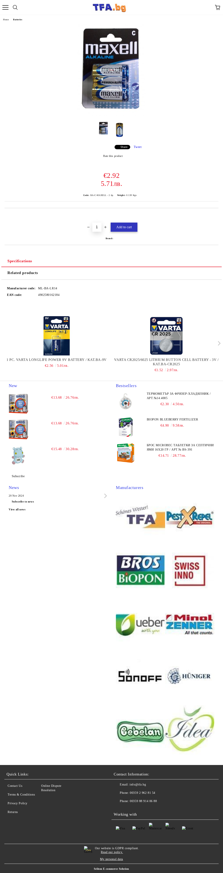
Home (6, 19)
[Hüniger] (189, 677)
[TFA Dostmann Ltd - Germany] (140, 517)
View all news (17, 509)
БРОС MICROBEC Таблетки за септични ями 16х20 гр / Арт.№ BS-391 (180, 447)
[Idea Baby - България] (189, 730)
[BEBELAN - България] (140, 730)
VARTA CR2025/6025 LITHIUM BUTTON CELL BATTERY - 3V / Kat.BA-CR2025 (166, 362)
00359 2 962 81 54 (142, 792)
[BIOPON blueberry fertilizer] (125, 427)
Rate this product (113, 156)
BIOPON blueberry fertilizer (172, 419)
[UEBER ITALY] (140, 624)
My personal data (111, 859)
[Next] (218, 343)
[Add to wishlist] (215, 215)
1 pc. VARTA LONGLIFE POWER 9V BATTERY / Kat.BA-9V (56, 360)
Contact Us (15, 785)
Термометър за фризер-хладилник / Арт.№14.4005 (179, 396)
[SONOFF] (140, 677)
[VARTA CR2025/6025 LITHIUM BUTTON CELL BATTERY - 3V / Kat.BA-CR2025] (166, 335)
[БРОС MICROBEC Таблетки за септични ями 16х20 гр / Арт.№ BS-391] (125, 453)
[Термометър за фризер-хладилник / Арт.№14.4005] (125, 401)
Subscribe (18, 476)
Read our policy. (112, 852)
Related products (22, 273)
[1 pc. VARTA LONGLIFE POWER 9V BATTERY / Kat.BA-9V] (56, 335)
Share (124, 147)
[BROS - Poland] (140, 570)
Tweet (138, 147)
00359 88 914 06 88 (143, 801)
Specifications (19, 261)
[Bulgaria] (189, 517)
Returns (13, 812)
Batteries (17, 19)
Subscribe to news (23, 501)
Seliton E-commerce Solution (111, 868)
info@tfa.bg (138, 784)
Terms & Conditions (21, 794)
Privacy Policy (17, 803)
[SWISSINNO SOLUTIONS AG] (189, 570)
